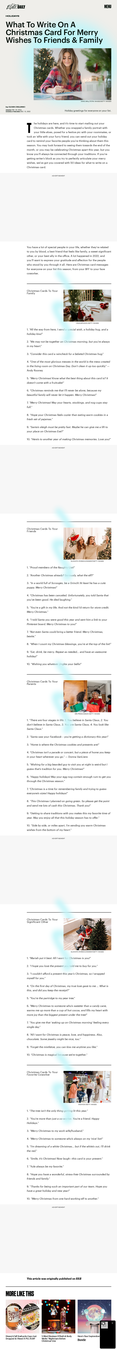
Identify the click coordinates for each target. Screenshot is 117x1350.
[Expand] (103, 1323)
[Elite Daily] (16, 6)
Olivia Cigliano (17, 107)
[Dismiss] (112, 1323)
